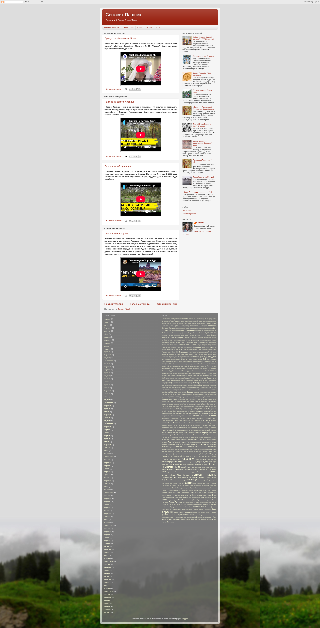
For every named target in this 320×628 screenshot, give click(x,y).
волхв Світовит (167, 349)
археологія (174, 323)
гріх (214, 352)
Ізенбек (182, 380)
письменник (171, 444)
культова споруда (175, 397)
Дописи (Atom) (124, 309)
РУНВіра (176, 464)
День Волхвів (198, 354)
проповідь (172, 454)
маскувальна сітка (179, 413)
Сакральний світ (202, 469)
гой (191, 352)
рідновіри (173, 462)
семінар (169, 488)
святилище (191, 480)
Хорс (214, 509)
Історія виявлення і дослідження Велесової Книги (202, 143)
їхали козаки (178, 383)
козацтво (176, 390)
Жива (195, 364)
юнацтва (200, 517)
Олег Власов (207, 435)
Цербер (213, 512)
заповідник (203, 366)
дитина (202, 357)
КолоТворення (182, 392)
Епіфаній (171, 364)
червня (107, 349)
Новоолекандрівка (194, 430)
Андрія (200, 321)
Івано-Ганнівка (175, 380)
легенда (203, 399)
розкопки (165, 464)
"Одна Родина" (177, 319)
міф (204, 420)
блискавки (209, 328)
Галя (199, 349)
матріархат (165, 416)
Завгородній (185, 366)
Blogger (185, 619)
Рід (179, 459)
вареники (177, 335)
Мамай (185, 409)
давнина (171, 354)
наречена (191, 425)
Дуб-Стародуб (211, 359)
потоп (205, 447)
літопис (200, 402)
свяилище (185, 477)
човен (192, 515)
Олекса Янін (173, 437)
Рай (171, 456)
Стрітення (187, 500)
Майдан (202, 404)
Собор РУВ (170, 495)
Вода (194, 345)
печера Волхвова (210, 442)
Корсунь (164, 394)
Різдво (180, 462)
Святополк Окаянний (169, 485)
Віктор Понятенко (187, 342)
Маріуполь (199, 411)
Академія (177, 321)
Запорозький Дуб (167, 371)
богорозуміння (176, 330)
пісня (182, 444)
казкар (190, 383)
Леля (214, 399)
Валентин (165, 335)
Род (195, 462)
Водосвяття (212, 345)
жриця (177, 366)
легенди (209, 399)
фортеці (168, 509)
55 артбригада (199, 319)
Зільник (199, 375)
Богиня (168, 330)
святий (208, 477)
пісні (177, 444)
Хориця (201, 509)
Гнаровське (183, 352)
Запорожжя (212, 368)
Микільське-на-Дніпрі (177, 416)
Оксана (184, 435)
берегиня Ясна (167, 328)
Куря (194, 399)
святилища (181, 480)
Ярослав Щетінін (206, 519)
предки (164, 451)
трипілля (192, 504)
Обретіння (191, 432)
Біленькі (182, 328)
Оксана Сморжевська (194, 435)
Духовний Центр (197, 361)
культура (198, 397)
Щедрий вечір (181, 517)
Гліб (177, 352)
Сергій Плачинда (177, 488)
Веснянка (176, 340)
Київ (163, 387)
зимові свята (192, 375)
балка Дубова (174, 326)
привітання (197, 451)
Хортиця (167, 512)
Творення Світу (210, 500)
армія (214, 321)
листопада (108, 361)
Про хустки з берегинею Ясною (120, 38)
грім (211, 352)
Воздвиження (188, 347)
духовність (208, 361)
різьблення (186, 462)
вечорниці (189, 340)
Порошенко (172, 447)
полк (208, 444)
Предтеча (171, 451)
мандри (190, 409)
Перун (183, 442)
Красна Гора (188, 394)
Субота (194, 500)
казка (185, 383)
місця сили (178, 420)
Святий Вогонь (171, 480)
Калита (204, 383)
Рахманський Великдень (182, 456)
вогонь (188, 345)
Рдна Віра (201, 456)
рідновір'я (165, 462)
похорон (165, 449)
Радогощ (213, 454)
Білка (187, 328)
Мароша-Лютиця (167, 413)
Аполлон (205, 321)
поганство (194, 444)
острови (190, 439)
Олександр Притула (197, 437)
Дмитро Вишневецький (172, 359)
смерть (204, 492)
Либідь (164, 401)
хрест (181, 512)
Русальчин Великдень (194, 464)
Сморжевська (211, 492)
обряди (205, 433)
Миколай (204, 416)
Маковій (183, 406)
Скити (183, 492)
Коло (163, 392)
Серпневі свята (195, 488)
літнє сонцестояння (189, 402)
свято (188, 482)
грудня (107, 337)
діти (163, 359)
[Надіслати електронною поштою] (130, 89)
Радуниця (165, 456)
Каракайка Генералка (209, 385)
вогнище (182, 345)
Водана (204, 345)
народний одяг (210, 425)
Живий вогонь (202, 364)
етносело (181, 364)
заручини (189, 371)
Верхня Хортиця (197, 337)
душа (214, 361)
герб (214, 350)
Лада (198, 399)
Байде (194, 323)
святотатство (189, 485)
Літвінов (179, 401)
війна (178, 342)
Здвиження (165, 373)
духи (180, 361)
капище (184, 385)
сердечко (186, 488)
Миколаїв (196, 416)
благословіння (194, 328)
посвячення (192, 447)
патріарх (164, 442)
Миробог (212, 416)
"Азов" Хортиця (167, 319)
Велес (213, 335)
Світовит (200, 223)
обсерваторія (167, 435)
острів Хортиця (181, 439)
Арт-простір (165, 323)
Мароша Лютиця (210, 411)
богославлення (187, 330)
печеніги (196, 442)
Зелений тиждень (191, 373)
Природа (212, 451)
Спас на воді (183, 497)
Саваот (188, 467)
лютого (107, 331)
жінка (208, 364)
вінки (195, 342)
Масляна (189, 413)
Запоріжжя (211, 366)
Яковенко (165, 519)
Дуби (163, 361)
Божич (170, 333)
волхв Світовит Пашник (180, 350)
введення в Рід (200, 335)
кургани (176, 399)
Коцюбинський (179, 394)
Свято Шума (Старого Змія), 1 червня (202, 125)
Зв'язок (149, 28)
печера (201, 442)
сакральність (170, 472)
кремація (203, 394)
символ (170, 490)
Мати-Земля (203, 413)
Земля (210, 373)
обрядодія (212, 432)
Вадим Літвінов (210, 333)
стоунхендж (172, 500)
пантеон (203, 440)
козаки (169, 390)
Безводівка (203, 326)
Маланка (172, 409)
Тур (201, 504)
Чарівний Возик (172, 515)
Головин (195, 352)
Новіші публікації (113, 304)
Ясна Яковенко (168, 522)
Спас (214, 495)
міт (189, 420)
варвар (171, 335)
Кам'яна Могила (167, 385)
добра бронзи (197, 359)
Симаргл (164, 490)
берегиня (212, 326)
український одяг (178, 507)
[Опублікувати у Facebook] (137, 89)
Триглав (180, 504)
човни (204, 515)
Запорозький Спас (179, 371)
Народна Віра (199, 425)
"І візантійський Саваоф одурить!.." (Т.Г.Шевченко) (203, 38)
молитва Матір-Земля (209, 423)
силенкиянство (205, 488)
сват (181, 472)
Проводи (165, 454)
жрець (172, 366)
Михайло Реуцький (204, 418)
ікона (187, 380)
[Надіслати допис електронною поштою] (125, 89)
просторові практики (183, 454)
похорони (171, 449)
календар (197, 383)
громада (165, 354)
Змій (214, 375)
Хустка (208, 512)
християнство (195, 512)
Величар (188, 338)
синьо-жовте (192, 490)
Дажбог (177, 354)
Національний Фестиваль (189, 427)
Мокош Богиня (183, 423)
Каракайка (198, 385)
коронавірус (212, 392)
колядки (197, 392)
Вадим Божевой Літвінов (196, 333)
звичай (213, 371)
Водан (199, 345)
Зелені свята (203, 373)
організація (207, 437)
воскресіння (193, 350)
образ (164, 433)
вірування (212, 342)
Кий (167, 387)
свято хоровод (197, 483)
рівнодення (173, 459)
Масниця (195, 413)
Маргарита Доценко (183, 411)
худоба (203, 512)
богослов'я (197, 330)
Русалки (183, 464)
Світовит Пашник (123, 14)
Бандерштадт (185, 326)
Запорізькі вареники (192, 368)
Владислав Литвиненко (170, 345)
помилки (213, 444)
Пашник (171, 442)
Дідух (213, 357)
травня (107, 322)
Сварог (177, 472)
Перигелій (177, 442)
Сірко (208, 490)
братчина (185, 333)
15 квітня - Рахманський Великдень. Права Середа (203, 108)
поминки (165, 447)
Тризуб (186, 504)
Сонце (194, 495)
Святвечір (201, 477)
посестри (200, 447)
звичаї (207, 371)
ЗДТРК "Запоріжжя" (179, 373)
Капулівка (191, 385)
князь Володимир (188, 387)
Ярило (183, 519)
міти (193, 420)
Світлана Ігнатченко (203, 472)
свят (190, 477)
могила (213, 420)
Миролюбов (165, 418)
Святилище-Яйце (167, 483)
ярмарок (197, 519)
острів (173, 440)
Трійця (197, 504)
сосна (209, 495)
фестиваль (202, 507)
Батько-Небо (194, 326)
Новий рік (165, 430)
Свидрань (193, 472)
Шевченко (169, 517)
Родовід (205, 462)
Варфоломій (184, 335)
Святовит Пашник (209, 483)
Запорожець (204, 368)
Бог (214, 328)
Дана (182, 354)
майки (207, 404)
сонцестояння (202, 495)
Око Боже (177, 435)
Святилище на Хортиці (116, 233)
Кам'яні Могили (177, 385)
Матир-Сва (212, 413)
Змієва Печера (207, 375)
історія (170, 383)
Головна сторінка (111, 28)
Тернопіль (165, 502)
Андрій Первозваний (191, 321)
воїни (198, 347)
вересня (107, 340)
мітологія (198, 420)
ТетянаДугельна (188, 502)
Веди (208, 335)
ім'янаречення (193, 380)
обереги (213, 430)
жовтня (107, 364)
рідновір (213, 459)
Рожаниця (212, 462)
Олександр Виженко (183, 437)
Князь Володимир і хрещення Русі (198, 192)
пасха (214, 440)
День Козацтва (179, 357)
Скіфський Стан (195, 493)
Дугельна (175, 361)
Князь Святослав (201, 387)
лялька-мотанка (177, 404)
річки (192, 462)
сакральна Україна (190, 469)
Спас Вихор (175, 497)
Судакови (200, 500)
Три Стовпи (172, 504)
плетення (187, 444)
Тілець (209, 502)
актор (182, 321)
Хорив (196, 509)
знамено (174, 378)
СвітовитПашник (167, 477)
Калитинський (211, 383)
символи (177, 490)
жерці (191, 364)
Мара (174, 411)
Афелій (181, 323)
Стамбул (207, 497)
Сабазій (183, 467)
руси (203, 464)
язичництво (207, 517)
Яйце (214, 517)
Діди (209, 357)
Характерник (176, 509)
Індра (200, 380)
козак (209, 387)
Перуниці (190, 442)
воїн (194, 347)
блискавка (202, 328)
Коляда (190, 392)
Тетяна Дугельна (175, 502)
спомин (201, 497)
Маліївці (179, 409)
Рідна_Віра (199, 459)
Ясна (214, 519)
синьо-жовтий (201, 490)
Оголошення (128, 28)
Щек (187, 517)
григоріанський (203, 352)
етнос (176, 364)
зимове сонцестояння (170, 376)
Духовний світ (187, 361)
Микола (188, 416)
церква (164, 515)
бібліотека (176, 328)
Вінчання (201, 342)
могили (164, 423)
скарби (170, 492)
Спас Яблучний (193, 497)
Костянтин (171, 394)
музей (178, 425)
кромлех (164, 397)
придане (205, 451)
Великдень (179, 338)
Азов (172, 321)
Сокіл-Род (188, 495)
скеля (178, 492)
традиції (165, 504)
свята (194, 477)
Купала (213, 397)
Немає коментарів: (114, 89)
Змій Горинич (166, 378)
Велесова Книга (168, 338)
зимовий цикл (182, 375)
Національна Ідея (175, 427)
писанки (164, 444)
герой (169, 352)
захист (202, 371)
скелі (174, 493)
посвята (179, 447)
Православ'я (197, 449)
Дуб (204, 359)
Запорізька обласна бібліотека (173, 368)
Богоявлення (206, 330)
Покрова (202, 444)
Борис (174, 333)
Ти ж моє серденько (200, 502)
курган (170, 399)
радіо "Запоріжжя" (204, 454)
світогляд (177, 477)
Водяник (173, 347)
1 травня (192, 319)
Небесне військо (203, 427)
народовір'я (165, 427)
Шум (175, 517)
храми (176, 512)
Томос (214, 502)
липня (106, 346)
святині (176, 483)
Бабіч (189, 323)
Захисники (195, 371)
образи (169, 433)
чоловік (209, 515)
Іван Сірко (199, 378)
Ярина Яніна (190, 519)
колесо (213, 390)
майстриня (169, 406)
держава (196, 357)
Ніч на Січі (212, 427)
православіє (206, 449)
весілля (164, 340)
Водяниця (180, 347)
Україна (205, 504)
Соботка (177, 495)
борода (179, 333)
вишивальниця (211, 340)
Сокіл (182, 495)
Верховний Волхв (210, 337)
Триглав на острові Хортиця (119, 102)
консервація (204, 392)
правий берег (188, 449)
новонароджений (182, 430)
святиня (181, 483)
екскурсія (165, 364)
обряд (198, 432)
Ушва (190, 507)
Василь (191, 335)
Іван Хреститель (210, 378)
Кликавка (178, 387)
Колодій (168, 392)
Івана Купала (166, 380)
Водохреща (166, 347)
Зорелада (181, 378)
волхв (213, 347)
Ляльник (185, 404)
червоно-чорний (183, 515)
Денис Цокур (189, 354)
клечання (171, 387)
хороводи (207, 509)
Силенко (213, 488)
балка (198, 323)
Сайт (158, 28)
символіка (184, 490)
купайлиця (206, 397)
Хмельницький (187, 509)
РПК (170, 464)
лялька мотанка (167, 404)
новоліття (172, 430)
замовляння (194, 366)
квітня (106, 325)
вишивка (172, 342)
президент (179, 451)
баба (185, 323)
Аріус (210, 321)
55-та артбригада (210, 319)
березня (107, 328)
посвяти (185, 447)
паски (208, 439)
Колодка (174, 392)
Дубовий (169, 361)
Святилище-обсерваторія (117, 166)
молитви (164, 425)
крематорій (196, 394)
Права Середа (179, 449)
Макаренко (176, 406)
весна (170, 340)
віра (207, 342)
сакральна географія (174, 469)
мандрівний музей (200, 409)
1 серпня (185, 319)
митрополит (191, 418)
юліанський (193, 517)
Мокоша (191, 423)
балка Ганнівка (206, 323)
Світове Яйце (175, 475)
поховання (212, 447)
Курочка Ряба (184, 399)
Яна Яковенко (174, 519)
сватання (187, 472)
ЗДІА (170, 373)
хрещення (187, 512)
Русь (206, 464)
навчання (184, 425)
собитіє (164, 495)
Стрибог (180, 500)
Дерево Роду (188, 357)
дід (206, 357)
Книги (139, 28)
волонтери (205, 347)
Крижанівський (211, 394)
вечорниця (195, 340)
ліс (175, 401)
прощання (194, 454)
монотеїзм (171, 425)
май (198, 404)
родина (199, 462)
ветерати (182, 340)
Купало (165, 399)
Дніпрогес (189, 359)
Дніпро (183, 359)
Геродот (164, 352)
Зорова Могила (190, 378)
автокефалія (166, 321)
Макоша (207, 406)
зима (214, 373)
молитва (198, 423)
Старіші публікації (167, 304)
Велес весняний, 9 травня (203, 56)
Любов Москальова (209, 401)
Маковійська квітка (192, 406)
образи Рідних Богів (180, 432)
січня (106, 334)
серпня (107, 319)
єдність (187, 364)
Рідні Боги (206, 459)
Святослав (180, 485)
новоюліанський (205, 430)
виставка (203, 340)
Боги (164, 330)
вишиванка (165, 342)
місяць (185, 420)
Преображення (188, 451)
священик (197, 485)
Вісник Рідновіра (189, 214)
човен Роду (198, 515)
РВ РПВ (194, 456)
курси (190, 399)
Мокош (175, 423)
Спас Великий (166, 497)
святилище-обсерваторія (207, 480)
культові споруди (188, 397)
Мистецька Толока (178, 418)
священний (205, 485)
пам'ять (196, 440)
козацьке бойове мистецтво (201, 390)
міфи (208, 420)
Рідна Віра (186, 211)
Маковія (201, 406)
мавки (191, 404)
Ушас (186, 507)
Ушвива (195, 507)
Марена (192, 411)
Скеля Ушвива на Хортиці (203, 177)
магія (194, 404)
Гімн (173, 352)
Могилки (170, 423)
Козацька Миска (185, 390)
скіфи (187, 493)
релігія (207, 456)
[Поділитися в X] (135, 89)
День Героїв (208, 354)
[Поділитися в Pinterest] (139, 89)
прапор (213, 449)
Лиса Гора (170, 402)
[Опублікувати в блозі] (132, 89)
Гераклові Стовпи (206, 349)
